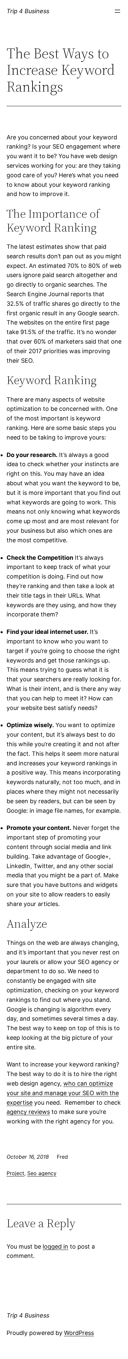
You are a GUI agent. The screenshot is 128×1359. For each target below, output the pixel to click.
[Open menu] (117, 11)
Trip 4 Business (28, 11)
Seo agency (41, 1173)
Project (15, 1173)
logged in (55, 1246)
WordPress (79, 1332)
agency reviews (28, 1111)
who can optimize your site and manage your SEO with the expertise (63, 1093)
